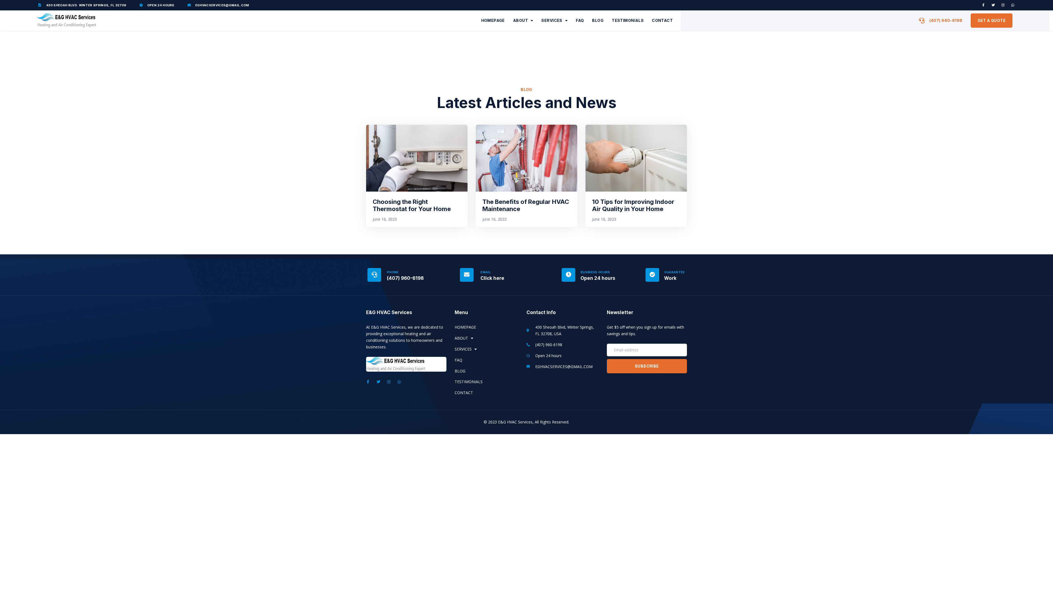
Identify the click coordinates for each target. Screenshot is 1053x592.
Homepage (493, 20)
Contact (662, 20)
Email (485, 272)
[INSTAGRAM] (1003, 5)
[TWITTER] (993, 5)
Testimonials (628, 20)
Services (551, 20)
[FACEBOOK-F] (983, 5)
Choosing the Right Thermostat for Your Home (412, 205)
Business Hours (595, 272)
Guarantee (674, 272)
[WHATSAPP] (1013, 5)
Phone (393, 272)
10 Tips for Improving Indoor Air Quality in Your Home (633, 205)
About (520, 20)
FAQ (580, 20)
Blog (598, 20)
